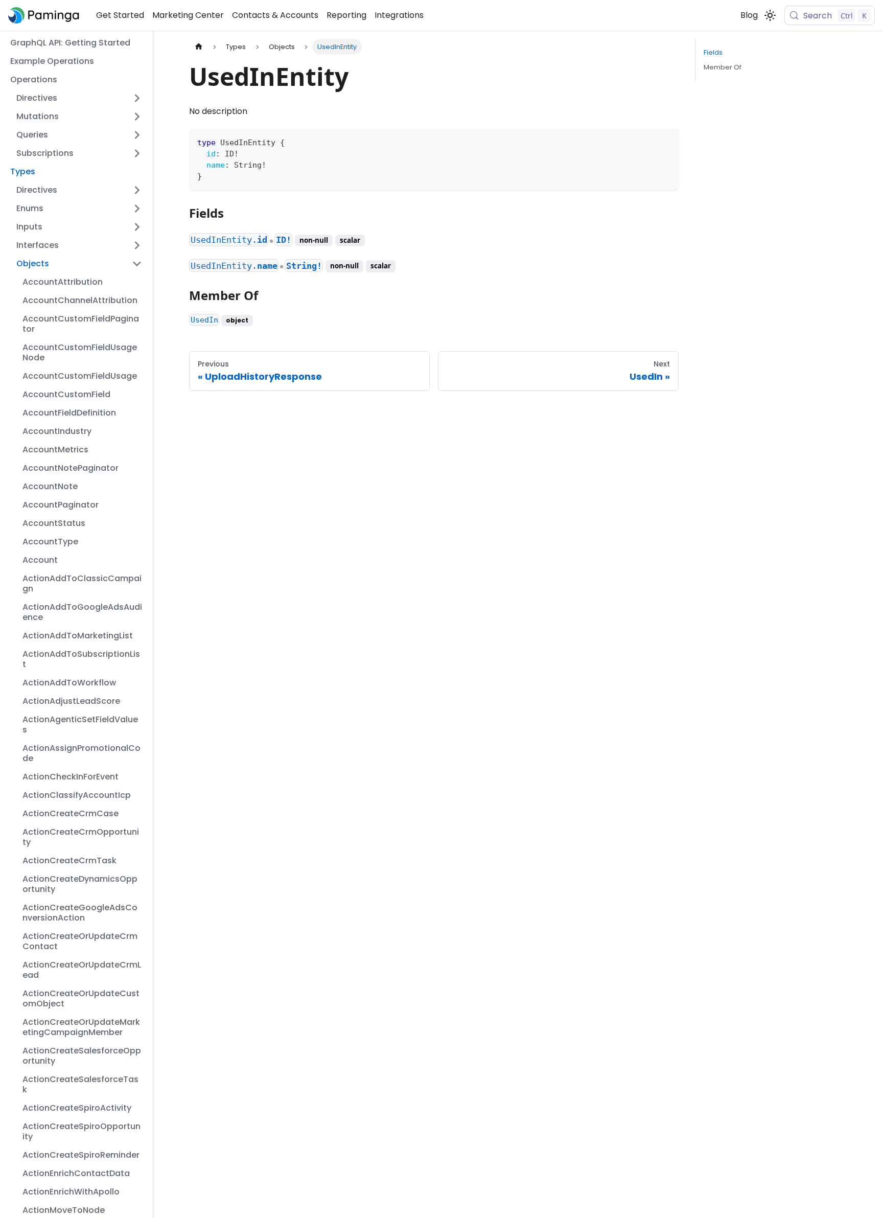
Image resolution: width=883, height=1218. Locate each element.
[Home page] (198, 47)
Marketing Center (188, 15)
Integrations (399, 15)
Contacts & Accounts (275, 15)
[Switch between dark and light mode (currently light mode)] (770, 15)
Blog (749, 15)
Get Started (120, 15)
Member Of (722, 67)
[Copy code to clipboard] (666, 141)
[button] (79, 98)
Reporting (346, 15)
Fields (713, 52)
